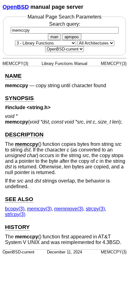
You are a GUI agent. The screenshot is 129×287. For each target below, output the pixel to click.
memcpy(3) (39, 208)
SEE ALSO (19, 199)
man (54, 37)
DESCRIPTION (24, 134)
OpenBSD (16, 7)
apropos (71, 37)
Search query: (64, 24)
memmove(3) (68, 208)
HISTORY (17, 227)
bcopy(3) (14, 208)
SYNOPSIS (19, 98)
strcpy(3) (95, 208)
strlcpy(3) (15, 214)
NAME (13, 76)
